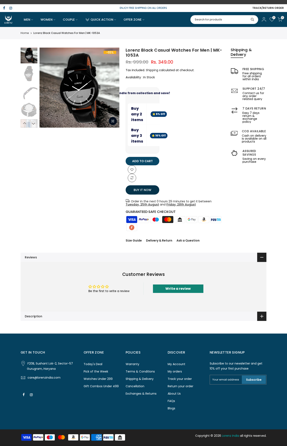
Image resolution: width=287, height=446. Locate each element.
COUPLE (69, 19)
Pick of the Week (96, 371)
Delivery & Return (159, 240)
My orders (175, 371)
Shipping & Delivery (140, 379)
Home (25, 33)
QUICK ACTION (102, 19)
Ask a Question (188, 240)
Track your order (180, 379)
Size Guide (134, 240)
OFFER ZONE (133, 19)
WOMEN (47, 19)
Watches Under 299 (98, 379)
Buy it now (142, 190)
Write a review (178, 288)
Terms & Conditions (140, 371)
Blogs (171, 408)
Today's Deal (93, 364)
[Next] (112, 88)
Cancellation (135, 386)
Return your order (180, 386)
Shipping (152, 70)
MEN (27, 19)
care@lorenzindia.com (44, 377)
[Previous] (47, 88)
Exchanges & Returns (141, 393)
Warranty (132, 364)
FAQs (171, 401)
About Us (174, 393)
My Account (176, 364)
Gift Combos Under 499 (101, 386)
